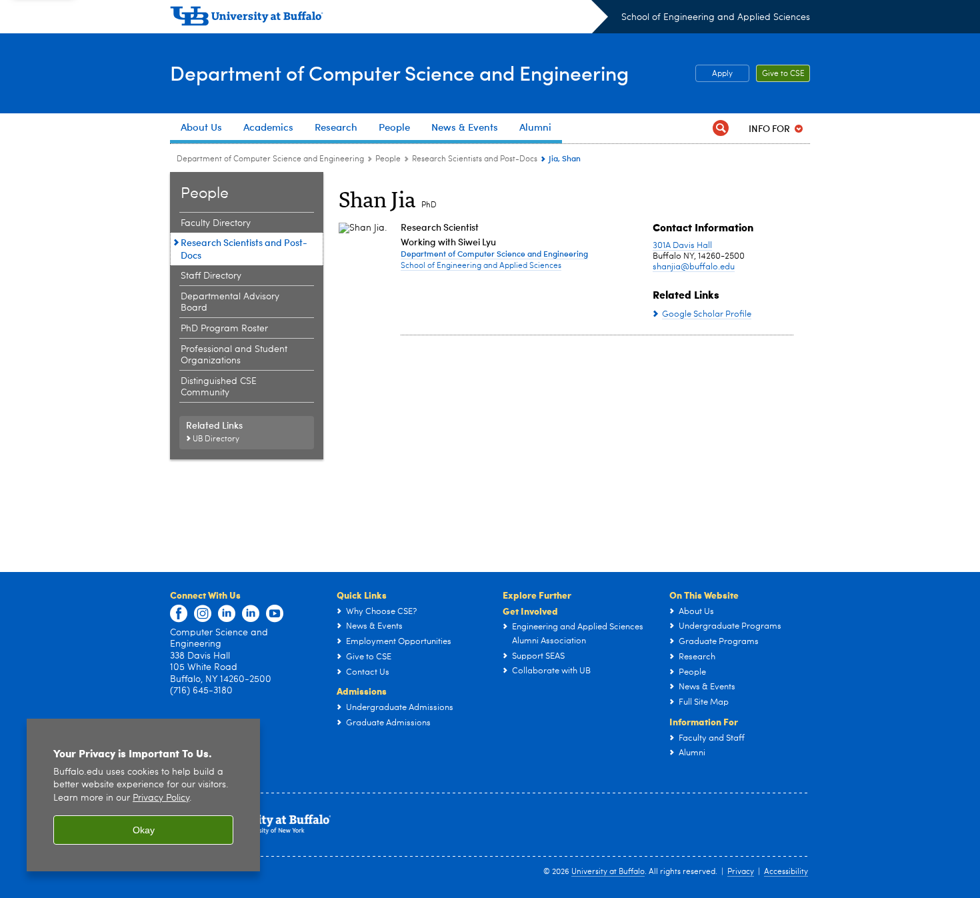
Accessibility (786, 872)
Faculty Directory (216, 223)
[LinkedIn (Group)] (250, 614)
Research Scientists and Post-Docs (474, 159)
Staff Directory (211, 276)
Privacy (740, 872)
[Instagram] (202, 614)
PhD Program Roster (224, 328)
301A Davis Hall (682, 245)
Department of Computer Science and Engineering (399, 72)
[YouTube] (274, 614)
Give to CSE (783, 74)
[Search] (721, 128)
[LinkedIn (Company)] (226, 614)
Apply (722, 74)
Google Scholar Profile (706, 314)
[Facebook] (178, 614)
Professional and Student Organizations (234, 355)
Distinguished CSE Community (219, 387)
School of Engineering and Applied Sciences (715, 17)
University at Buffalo (608, 872)
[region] (143, 795)
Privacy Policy (161, 798)
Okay (144, 830)
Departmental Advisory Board (230, 302)
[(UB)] (389, 18)
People (388, 159)
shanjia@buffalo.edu (694, 267)
